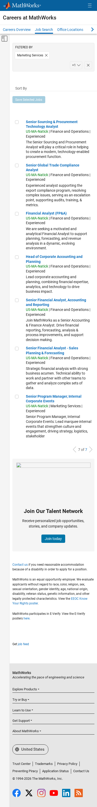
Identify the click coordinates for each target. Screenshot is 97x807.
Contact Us (81, 771)
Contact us (20, 564)
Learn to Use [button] (21, 710)
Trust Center (21, 764)
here (26, 618)
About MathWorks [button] (25, 731)
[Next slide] (87, 29)
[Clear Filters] (88, 65)
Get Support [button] (21, 721)
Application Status (55, 771)
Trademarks (44, 764)
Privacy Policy (67, 764)
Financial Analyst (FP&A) (46, 213)
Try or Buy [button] (19, 700)
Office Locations (70, 30)
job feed (23, 644)
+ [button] (74, 65)
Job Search (44, 30)
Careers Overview (17, 30)
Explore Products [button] (24, 689)
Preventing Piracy (25, 771)
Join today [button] (53, 539)
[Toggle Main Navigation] (90, 5)
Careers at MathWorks (29, 18)
